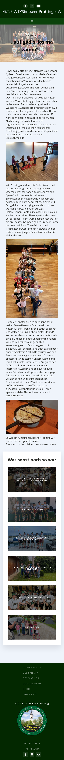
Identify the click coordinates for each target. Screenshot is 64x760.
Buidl (26, 688)
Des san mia (30, 672)
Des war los (31, 678)
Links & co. (30, 694)
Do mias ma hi (32, 683)
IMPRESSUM (32, 748)
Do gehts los (32, 667)
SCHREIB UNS (32, 743)
